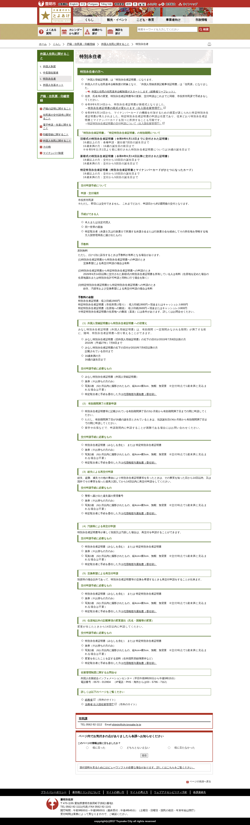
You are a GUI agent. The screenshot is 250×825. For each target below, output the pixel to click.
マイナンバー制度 (53, 153)
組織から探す (97, 31)
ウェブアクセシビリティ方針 (170, 792)
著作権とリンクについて (86, 792)
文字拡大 (170, 4)
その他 (47, 146)
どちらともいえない (138, 747)
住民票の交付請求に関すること (57, 116)
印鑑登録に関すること (56, 134)
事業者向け (173, 19)
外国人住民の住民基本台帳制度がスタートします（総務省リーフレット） (134, 91)
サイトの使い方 (115, 792)
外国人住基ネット (53, 84)
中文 (83, 4)
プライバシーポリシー (53, 792)
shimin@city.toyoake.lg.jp (126, 724)
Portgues (93, 4)
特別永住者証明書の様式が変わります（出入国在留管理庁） (125, 108)
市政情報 (201, 19)
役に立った (99, 747)
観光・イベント (117, 19)
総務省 (89, 699)
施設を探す (119, 31)
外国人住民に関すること (115, 44)
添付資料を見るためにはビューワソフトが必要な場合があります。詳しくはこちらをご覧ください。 (137, 767)
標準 (128, 4)
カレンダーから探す (75, 31)
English (74, 4)
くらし (89, 19)
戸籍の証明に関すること (57, 108)
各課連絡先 (199, 792)
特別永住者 (49, 78)
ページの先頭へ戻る (200, 781)
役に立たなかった (184, 747)
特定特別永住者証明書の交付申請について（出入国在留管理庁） (124, 123)
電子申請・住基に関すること (57, 126)
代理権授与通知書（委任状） (140, 394)
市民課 (83, 718)
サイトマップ (190, 4)
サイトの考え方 (139, 792)
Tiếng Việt (106, 4)
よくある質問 (51, 31)
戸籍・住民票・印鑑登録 (81, 44)
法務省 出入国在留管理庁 (99, 704)
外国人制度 (49, 66)
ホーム (43, 44)
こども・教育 (145, 19)
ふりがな (152, 4)
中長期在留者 (50, 72)
